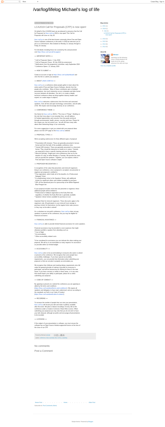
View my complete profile (108, 66)
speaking (64, 337)
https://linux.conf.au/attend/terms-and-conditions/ (51, 288)
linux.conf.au (50, 33)
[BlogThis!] (57, 335)
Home (65, 402)
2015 (104, 41)
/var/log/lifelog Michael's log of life (66, 9)
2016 (104, 39)
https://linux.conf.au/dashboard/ (64, 75)
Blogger (90, 421)
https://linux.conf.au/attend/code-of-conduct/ (49, 294)
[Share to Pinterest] (63, 335)
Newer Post (38, 402)
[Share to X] (59, 335)
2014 (104, 44)
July (105, 31)
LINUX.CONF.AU (47, 81)
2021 (104, 26)
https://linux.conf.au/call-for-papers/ (49, 52)
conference (43, 337)
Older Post (92, 402)
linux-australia (50, 337)
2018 (104, 28)
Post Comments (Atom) (50, 405)
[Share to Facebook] (61, 335)
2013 (104, 46)
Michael (115, 54)
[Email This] (55, 335)
